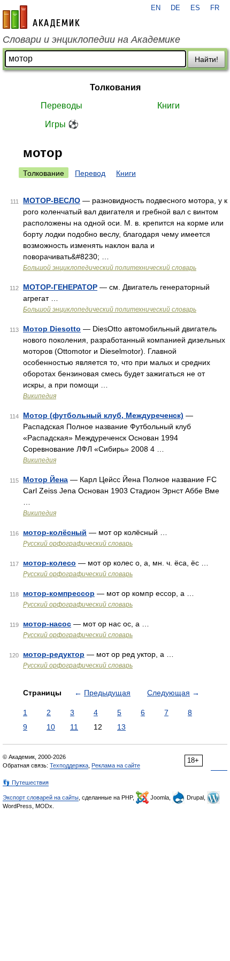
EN (155, 8)
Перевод (90, 173)
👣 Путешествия (26, 782)
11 (74, 727)
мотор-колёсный (55, 532)
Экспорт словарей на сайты (41, 797)
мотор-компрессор (59, 593)
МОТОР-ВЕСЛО (51, 200)
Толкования (115, 87)
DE (175, 8)
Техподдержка (69, 765)
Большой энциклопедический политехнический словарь (109, 268)
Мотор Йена (45, 479)
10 (51, 727)
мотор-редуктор (54, 654)
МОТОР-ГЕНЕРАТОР (60, 287)
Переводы (61, 105)
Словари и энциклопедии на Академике (91, 39)
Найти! (206, 59)
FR (214, 8)
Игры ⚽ (62, 124)
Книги (168, 105)
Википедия (39, 396)
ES (195, 8)
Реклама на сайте (115, 765)
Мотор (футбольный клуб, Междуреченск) (103, 415)
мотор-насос (47, 623)
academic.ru (41, 17)
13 (121, 727)
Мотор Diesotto (52, 328)
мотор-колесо (49, 563)
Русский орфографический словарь (78, 543)
